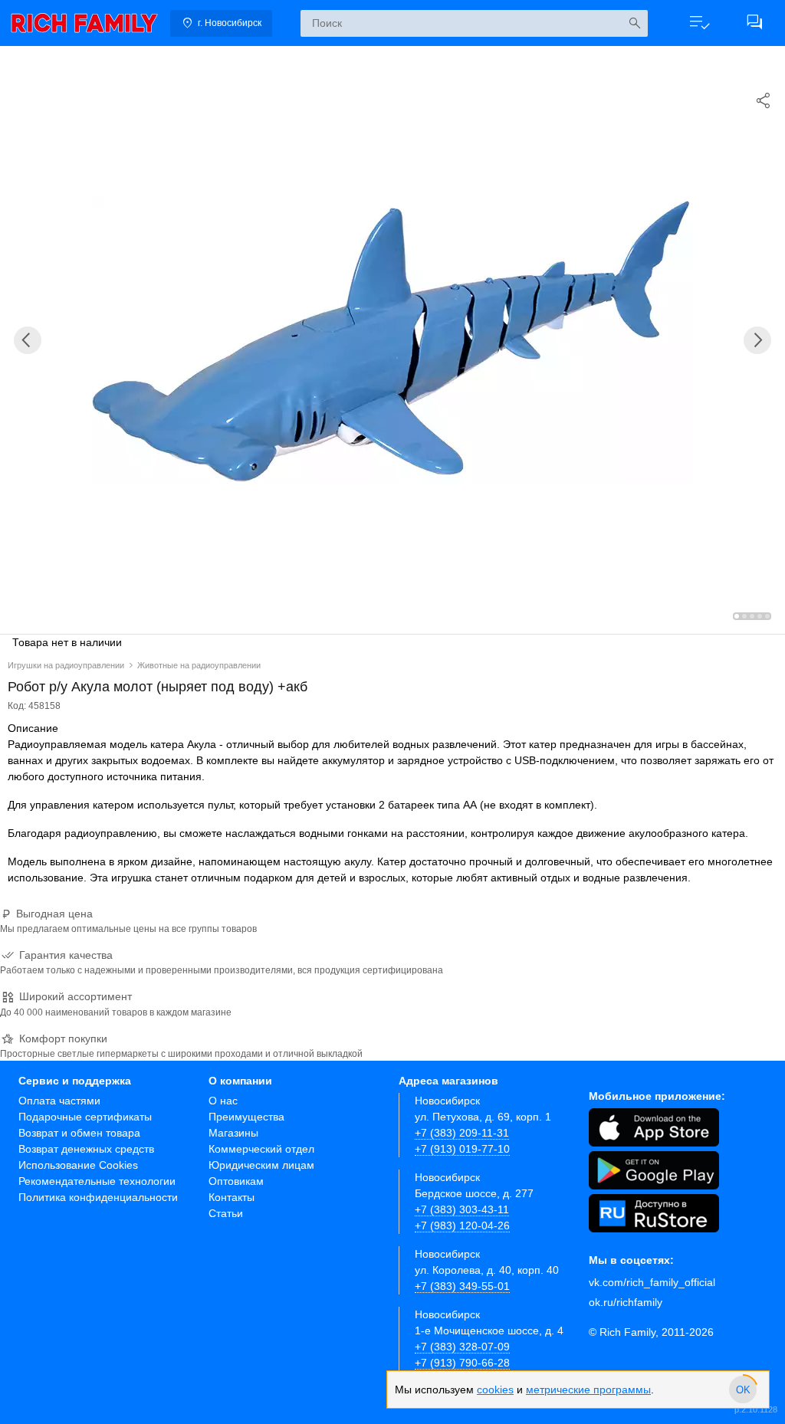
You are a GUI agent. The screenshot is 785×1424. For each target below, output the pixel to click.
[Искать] (634, 23)
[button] (699, 23)
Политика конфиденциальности (98, 1197)
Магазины (233, 1133)
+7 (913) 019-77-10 (462, 1149)
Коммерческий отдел (261, 1149)
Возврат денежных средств (86, 1149)
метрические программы (588, 1389)
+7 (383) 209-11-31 (462, 1133)
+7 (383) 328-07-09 (462, 1346)
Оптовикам (236, 1181)
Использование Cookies (78, 1165)
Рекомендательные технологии (97, 1181)
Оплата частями (59, 1100)
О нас (223, 1100)
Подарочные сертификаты (85, 1117)
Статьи (226, 1213)
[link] (84, 23)
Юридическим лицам (261, 1165)
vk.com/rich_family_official (652, 1282)
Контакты (232, 1197)
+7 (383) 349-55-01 (462, 1286)
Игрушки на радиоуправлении (66, 665)
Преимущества (246, 1117)
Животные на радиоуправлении (199, 665)
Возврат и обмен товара (79, 1133)
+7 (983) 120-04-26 (462, 1225)
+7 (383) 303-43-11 (462, 1209)
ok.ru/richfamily (625, 1302)
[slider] (743, 1389)
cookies (495, 1389)
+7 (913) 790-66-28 (462, 1363)
